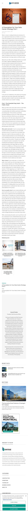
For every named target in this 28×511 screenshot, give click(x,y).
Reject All (14, 505)
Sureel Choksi (4, 31)
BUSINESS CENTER (6, 485)
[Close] (25, 495)
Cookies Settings (13, 502)
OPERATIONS (5, 480)
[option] (14, 398)
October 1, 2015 (10, 31)
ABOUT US (4, 487)
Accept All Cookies (14, 508)
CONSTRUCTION (6, 478)
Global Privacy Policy (7, 499)
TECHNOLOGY (5, 482)
